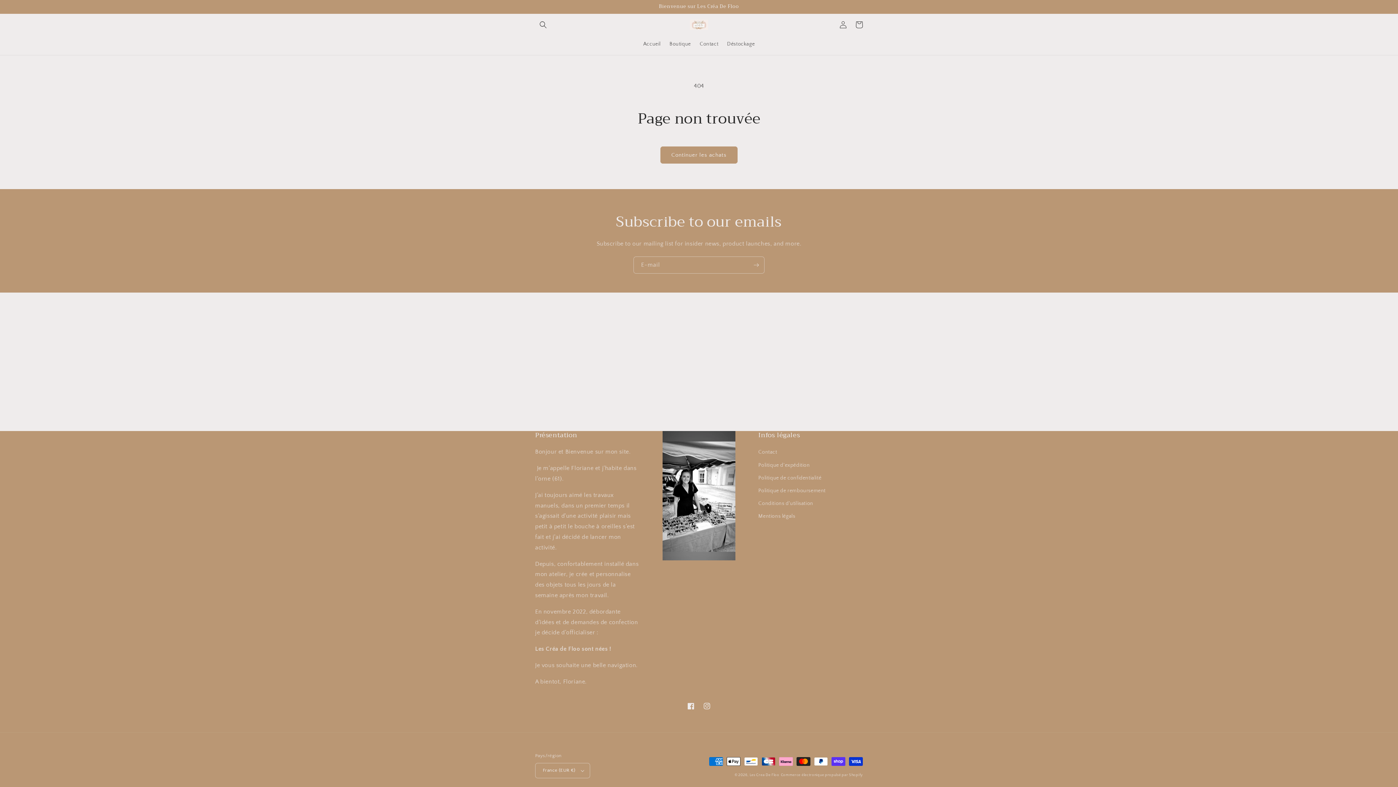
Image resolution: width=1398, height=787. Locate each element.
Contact (767, 452)
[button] (543, 25)
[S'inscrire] (756, 265)
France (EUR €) (559, 770)
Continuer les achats (699, 155)
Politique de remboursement (792, 491)
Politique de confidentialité (789, 478)
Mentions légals (776, 516)
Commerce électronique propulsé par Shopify (822, 775)
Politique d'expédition (784, 465)
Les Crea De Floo (764, 775)
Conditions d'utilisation (785, 503)
